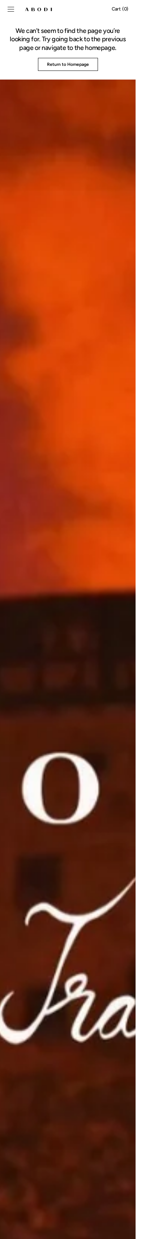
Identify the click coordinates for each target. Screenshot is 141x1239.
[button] (11, 9)
